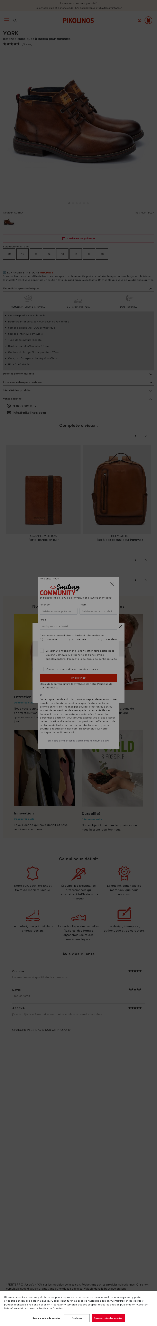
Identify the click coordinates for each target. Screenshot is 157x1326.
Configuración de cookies (46, 1318)
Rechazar (77, 1318)
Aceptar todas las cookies (108, 1318)
